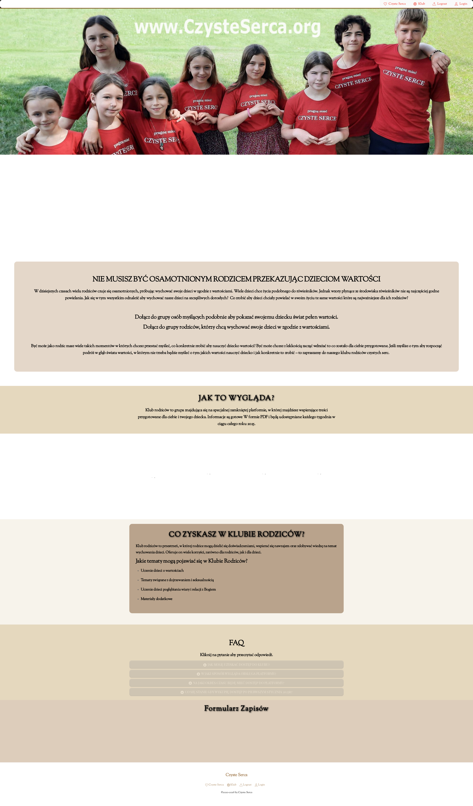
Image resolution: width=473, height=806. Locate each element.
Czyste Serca (397, 4)
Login (463, 4)
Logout (442, 4)
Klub (421, 4)
